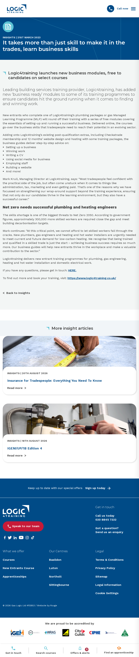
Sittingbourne (59, 585)
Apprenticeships (14, 576)
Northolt (55, 576)
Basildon (55, 559)
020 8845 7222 (105, 519)
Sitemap (101, 576)
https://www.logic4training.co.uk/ (92, 278)
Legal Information (108, 585)
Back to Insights (18, 293)
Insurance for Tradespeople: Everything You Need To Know (54, 380)
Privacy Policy (105, 568)
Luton (53, 568)
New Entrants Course (18, 568)
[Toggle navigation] (133, 8)
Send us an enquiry (109, 532)
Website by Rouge (47, 605)
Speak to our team (25, 526)
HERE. (72, 270)
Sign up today (95, 488)
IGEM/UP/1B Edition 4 (24, 448)
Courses (9, 559)
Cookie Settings (107, 593)
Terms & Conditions (109, 559)
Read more (15, 388)
